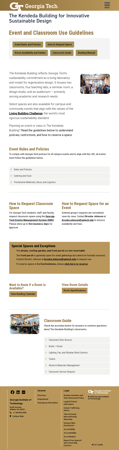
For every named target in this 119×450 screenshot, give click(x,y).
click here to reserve (76, 264)
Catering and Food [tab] (22, 175)
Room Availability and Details (30, 52)
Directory (42, 395)
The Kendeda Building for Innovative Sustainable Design (49, 18)
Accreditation (70, 437)
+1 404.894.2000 (19, 412)
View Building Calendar (23, 294)
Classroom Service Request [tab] (62, 371)
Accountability (70, 433)
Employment (43, 399)
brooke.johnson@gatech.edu (78, 220)
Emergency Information (48, 403)
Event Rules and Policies (28, 44)
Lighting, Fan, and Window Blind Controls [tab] (68, 352)
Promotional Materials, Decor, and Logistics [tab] (35, 182)
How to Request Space (60, 44)
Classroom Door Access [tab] (60, 339)
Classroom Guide (62, 52)
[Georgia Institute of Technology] (34, 6)
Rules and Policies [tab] (23, 169)
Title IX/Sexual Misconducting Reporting (70, 416)
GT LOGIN (98, 445)
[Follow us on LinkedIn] (18, 393)
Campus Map (18, 416)
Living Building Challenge (26, 113)
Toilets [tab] (52, 358)
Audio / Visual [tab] (55, 346)
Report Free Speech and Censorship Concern (72, 443)
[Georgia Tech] (99, 392)
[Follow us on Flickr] (23, 393)
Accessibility (69, 429)
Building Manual (86, 52)
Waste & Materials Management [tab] (64, 365)
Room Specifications (75, 290)
